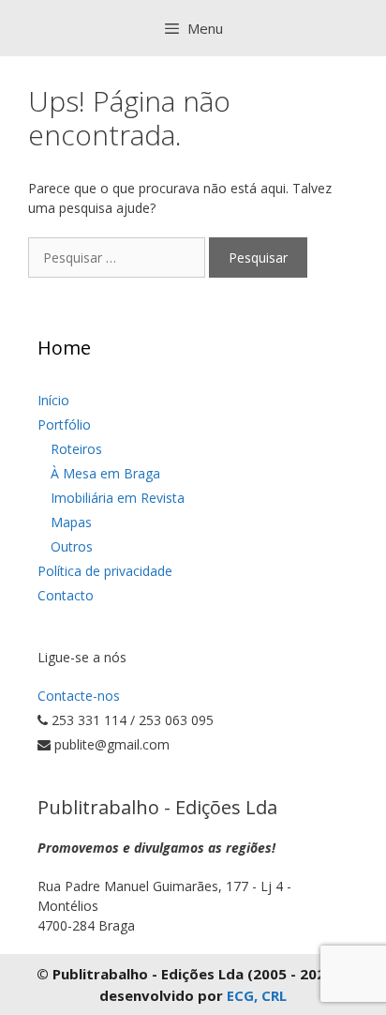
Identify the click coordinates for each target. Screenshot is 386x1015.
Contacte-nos (78, 695)
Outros (72, 546)
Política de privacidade (104, 571)
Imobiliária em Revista (118, 498)
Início (53, 400)
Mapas (71, 522)
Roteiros (76, 449)
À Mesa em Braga (105, 473)
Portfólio (64, 424)
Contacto (65, 595)
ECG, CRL (257, 995)
